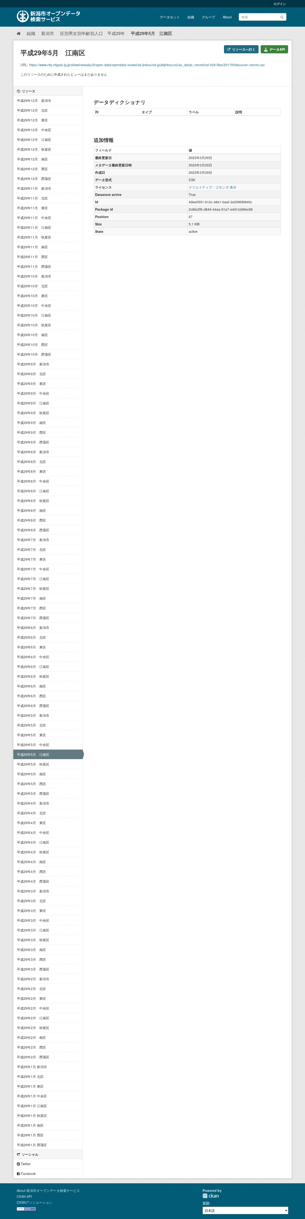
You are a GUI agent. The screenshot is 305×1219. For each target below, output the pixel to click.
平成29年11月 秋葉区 (34, 237)
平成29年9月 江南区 (33, 403)
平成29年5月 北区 (31, 725)
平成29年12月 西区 (32, 168)
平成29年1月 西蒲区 (32, 1144)
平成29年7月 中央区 (33, 569)
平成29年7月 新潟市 (33, 539)
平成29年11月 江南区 (34, 227)
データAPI (277, 49)
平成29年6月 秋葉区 (33, 676)
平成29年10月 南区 (32, 334)
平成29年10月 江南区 (34, 315)
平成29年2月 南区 (31, 1037)
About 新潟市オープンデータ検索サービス (48, 1190)
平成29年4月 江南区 (33, 842)
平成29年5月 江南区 (151, 33)
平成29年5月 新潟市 (33, 715)
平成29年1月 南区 (30, 1125)
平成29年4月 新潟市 (33, 803)
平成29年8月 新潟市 (33, 451)
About (227, 17)
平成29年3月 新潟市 (33, 891)
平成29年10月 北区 (32, 286)
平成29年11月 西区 (32, 256)
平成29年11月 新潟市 (34, 188)
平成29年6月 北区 (31, 637)
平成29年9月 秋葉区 (33, 412)
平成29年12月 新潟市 (34, 100)
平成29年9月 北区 (31, 373)
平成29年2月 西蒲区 (33, 1057)
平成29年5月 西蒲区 (33, 793)
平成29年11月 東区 (32, 207)
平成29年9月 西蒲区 (33, 442)
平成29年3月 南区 (31, 949)
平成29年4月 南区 (31, 861)
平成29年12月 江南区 (34, 139)
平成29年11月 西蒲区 (34, 266)
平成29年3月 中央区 (33, 920)
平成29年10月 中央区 (34, 305)
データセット (170, 17)
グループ (208, 17)
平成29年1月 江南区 (32, 1105)
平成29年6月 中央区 (33, 656)
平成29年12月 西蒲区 (34, 178)
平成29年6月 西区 (31, 695)
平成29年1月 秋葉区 (32, 1115)
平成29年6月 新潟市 (33, 627)
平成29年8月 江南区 (33, 490)
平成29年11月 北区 (32, 198)
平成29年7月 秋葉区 (33, 588)
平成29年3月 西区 (31, 959)
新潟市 (47, 33)
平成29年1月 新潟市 (32, 1066)
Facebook (28, 1173)
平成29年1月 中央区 (32, 1096)
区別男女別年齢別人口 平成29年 (92, 33)
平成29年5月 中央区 (33, 744)
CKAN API (24, 1196)
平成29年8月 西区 (31, 520)
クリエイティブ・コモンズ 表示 (212, 187)
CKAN (211, 1195)
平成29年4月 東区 (31, 822)
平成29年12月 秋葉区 (34, 149)
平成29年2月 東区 (31, 998)
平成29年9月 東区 (31, 383)
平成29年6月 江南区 (33, 666)
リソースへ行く (243, 49)
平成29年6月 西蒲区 (33, 705)
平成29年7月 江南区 (33, 578)
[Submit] (282, 17)
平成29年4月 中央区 (33, 832)
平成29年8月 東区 (31, 471)
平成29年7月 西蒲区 (33, 617)
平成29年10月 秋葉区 (34, 325)
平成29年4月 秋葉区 (33, 852)
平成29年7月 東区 (31, 559)
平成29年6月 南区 (31, 686)
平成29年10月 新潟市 (34, 276)
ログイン (280, 3)
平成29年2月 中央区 (33, 1008)
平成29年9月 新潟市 (33, 364)
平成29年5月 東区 (31, 734)
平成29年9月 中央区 (33, 393)
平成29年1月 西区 (30, 1135)
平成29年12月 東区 (32, 120)
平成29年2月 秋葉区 (33, 1027)
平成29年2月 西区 (31, 1047)
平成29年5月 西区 (31, 783)
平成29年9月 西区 (31, 432)
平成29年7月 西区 (31, 608)
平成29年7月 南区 (31, 598)
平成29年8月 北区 (31, 461)
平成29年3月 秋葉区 (33, 939)
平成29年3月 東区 (31, 910)
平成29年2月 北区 (31, 988)
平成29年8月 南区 (31, 510)
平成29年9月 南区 (31, 422)
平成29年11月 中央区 (34, 217)
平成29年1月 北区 (30, 1076)
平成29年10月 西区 (32, 344)
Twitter (25, 1163)
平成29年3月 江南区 (33, 930)
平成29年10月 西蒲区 (34, 354)
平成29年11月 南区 (32, 246)
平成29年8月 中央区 (33, 481)
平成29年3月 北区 (31, 900)
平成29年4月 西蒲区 (33, 881)
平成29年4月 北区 (31, 813)
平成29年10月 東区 (32, 295)
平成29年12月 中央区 (34, 129)
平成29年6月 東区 (31, 647)
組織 (191, 17)
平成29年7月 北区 (31, 549)
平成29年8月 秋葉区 (33, 500)
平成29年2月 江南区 (33, 1017)
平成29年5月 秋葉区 (33, 764)
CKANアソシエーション (34, 1202)
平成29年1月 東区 (30, 1086)
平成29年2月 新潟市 (33, 978)
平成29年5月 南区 (31, 773)
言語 (206, 1203)
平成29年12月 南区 (32, 159)
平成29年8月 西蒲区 (33, 529)
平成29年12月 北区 (32, 110)
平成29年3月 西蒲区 (33, 969)
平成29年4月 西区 (31, 871)
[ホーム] (19, 33)
